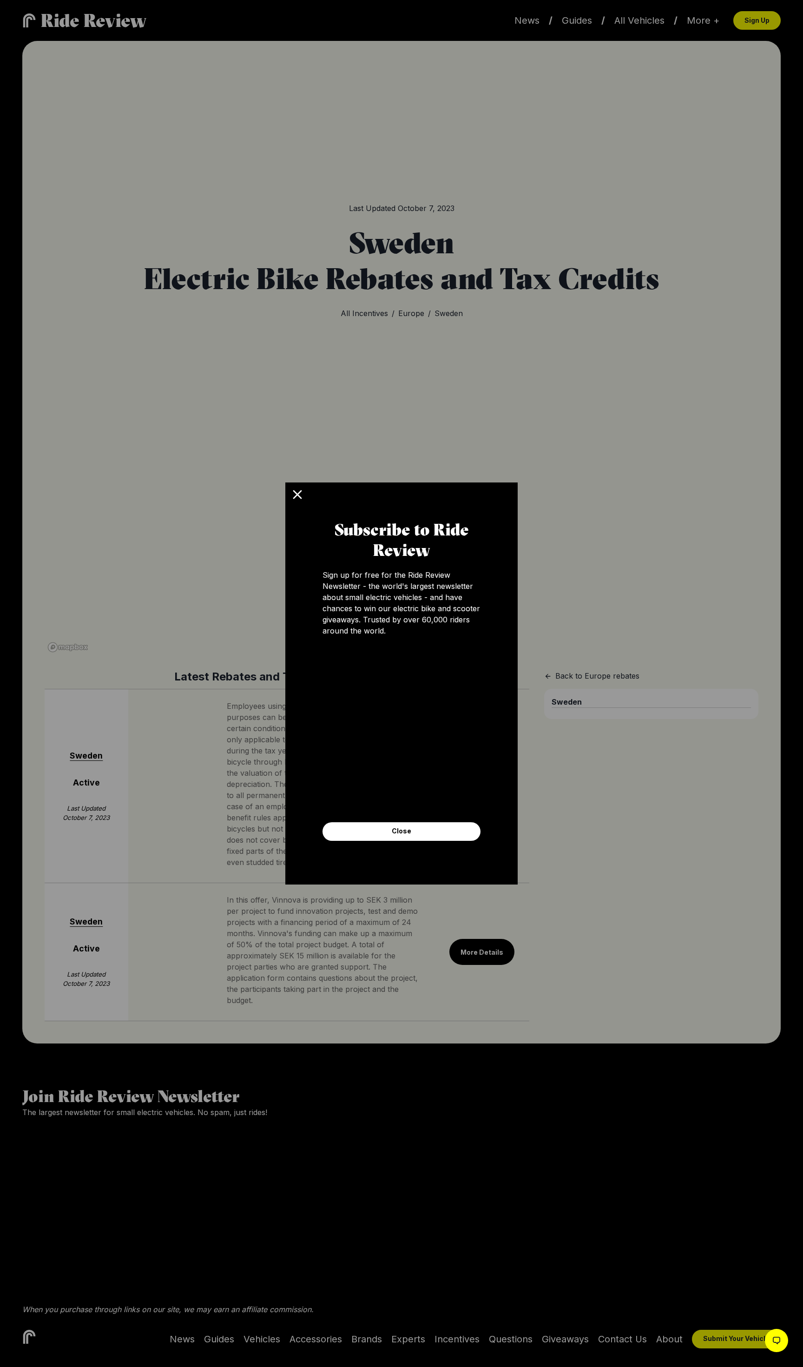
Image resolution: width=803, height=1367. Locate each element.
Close (401, 831)
